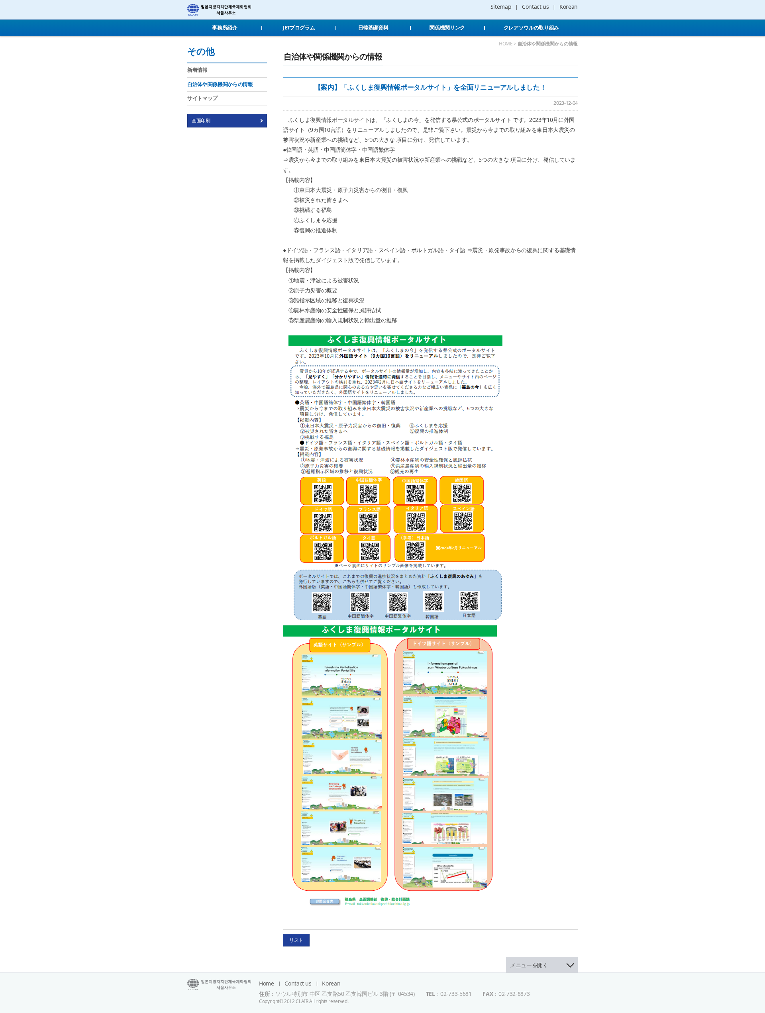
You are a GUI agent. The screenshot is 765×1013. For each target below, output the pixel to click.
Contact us (535, 6)
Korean (568, 6)
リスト (296, 940)
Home (266, 983)
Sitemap (501, 6)
